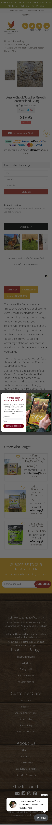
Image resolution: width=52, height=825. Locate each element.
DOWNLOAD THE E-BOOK (13, 426)
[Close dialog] (48, 395)
